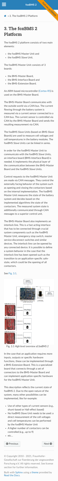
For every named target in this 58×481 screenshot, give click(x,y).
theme (35, 472)
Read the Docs (12, 475)
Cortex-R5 (44, 91)
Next (47, 444)
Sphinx (19, 472)
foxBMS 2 (31, 5)
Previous (13, 444)
